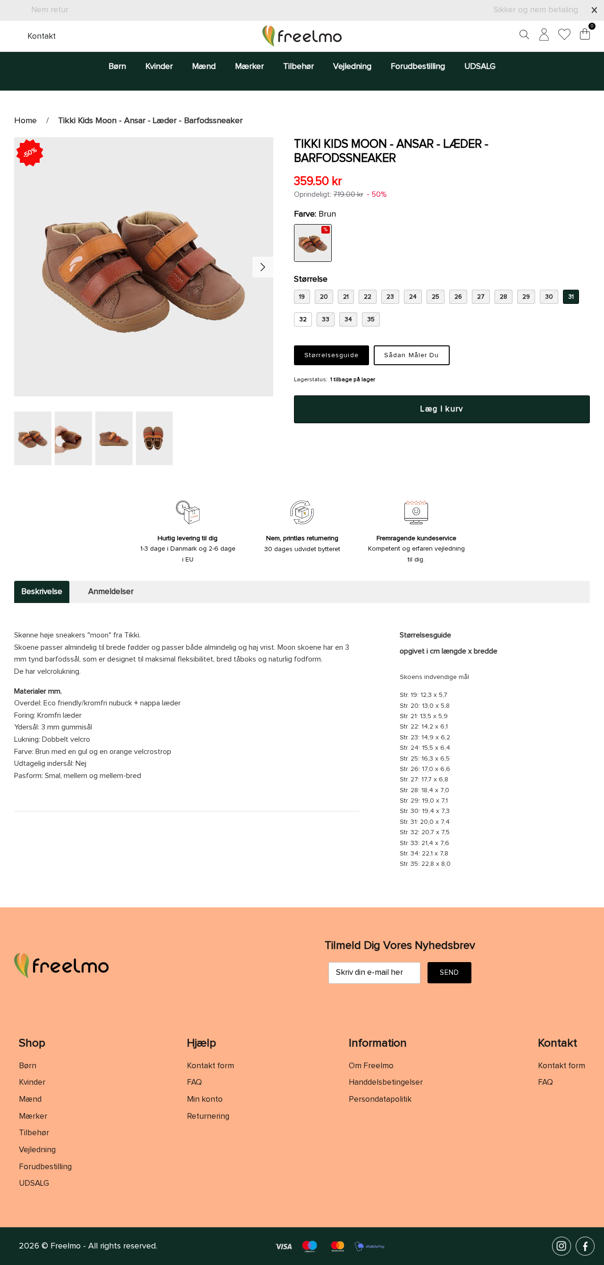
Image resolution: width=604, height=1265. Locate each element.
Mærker (249, 66)
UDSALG (479, 66)
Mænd (204, 66)
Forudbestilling (418, 66)
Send (450, 972)
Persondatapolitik (380, 1100)
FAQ (194, 1083)
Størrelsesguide (331, 355)
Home (25, 121)
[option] (143, 266)
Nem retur (49, 10)
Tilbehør (298, 66)
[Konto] (542, 36)
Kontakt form (210, 1066)
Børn (117, 66)
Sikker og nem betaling (536, 10)
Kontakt (41, 36)
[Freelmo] (302, 36)
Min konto (205, 1100)
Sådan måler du (411, 355)
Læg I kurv (441, 409)
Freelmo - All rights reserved (103, 1246)
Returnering (208, 1117)
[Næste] (262, 267)
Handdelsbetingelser (386, 1083)
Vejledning (352, 66)
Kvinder (159, 66)
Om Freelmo (371, 1066)
